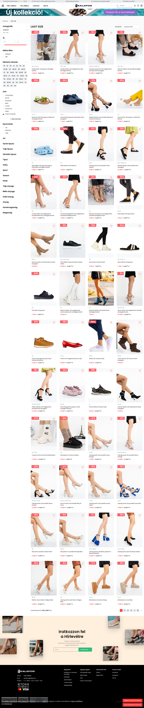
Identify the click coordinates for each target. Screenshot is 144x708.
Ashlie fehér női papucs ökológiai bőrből (42, 70)
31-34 (13, 76)
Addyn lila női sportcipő (96, 359)
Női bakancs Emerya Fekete (69, 455)
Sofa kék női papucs (38, 310)
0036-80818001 (27, 675)
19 (7, 66)
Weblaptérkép (68, 685)
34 (4, 79)
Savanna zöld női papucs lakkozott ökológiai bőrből (43, 118)
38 (4, 82)
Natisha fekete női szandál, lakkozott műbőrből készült (101, 118)
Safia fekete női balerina (68, 166)
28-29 (12, 72)
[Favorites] (138, 6)
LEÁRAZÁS (36, 6)
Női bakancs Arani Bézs (125, 600)
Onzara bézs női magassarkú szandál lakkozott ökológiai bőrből (43, 214)
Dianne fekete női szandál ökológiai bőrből (129, 70)
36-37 (21, 79)
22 (17, 66)
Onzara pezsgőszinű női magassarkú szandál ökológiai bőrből (72, 214)
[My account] (135, 6)
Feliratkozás (84, 649)
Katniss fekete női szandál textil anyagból (128, 166)
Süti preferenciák (7, 704)
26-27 (23, 69)
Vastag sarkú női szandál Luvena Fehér (99, 504)
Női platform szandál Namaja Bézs (71, 552)
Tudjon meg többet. (77, 701)
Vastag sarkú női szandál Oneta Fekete (99, 166)
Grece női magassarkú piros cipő (71, 359)
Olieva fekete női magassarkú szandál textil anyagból (41, 407)
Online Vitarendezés (86, 681)
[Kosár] (141, 6)
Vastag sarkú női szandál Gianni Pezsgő (128, 456)
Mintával (8, 130)
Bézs (6, 103)
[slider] (3, 45)
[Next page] (141, 610)
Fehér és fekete (10, 114)
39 (13, 82)
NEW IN (45, 6)
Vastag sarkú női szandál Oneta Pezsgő (99, 456)
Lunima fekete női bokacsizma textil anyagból (129, 407)
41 (25, 82)
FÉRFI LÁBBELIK (11, 6)
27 (4, 72)
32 (17, 76)
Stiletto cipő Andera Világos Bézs (42, 600)
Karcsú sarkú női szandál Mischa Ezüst (70, 504)
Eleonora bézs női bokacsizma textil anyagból (43, 263)
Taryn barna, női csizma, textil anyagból (127, 359)
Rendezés (118, 27)
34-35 (9, 79)
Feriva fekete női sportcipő (98, 407)
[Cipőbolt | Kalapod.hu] (83, 5)
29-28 (21, 72)
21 (13, 66)
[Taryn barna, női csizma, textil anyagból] (129, 337)
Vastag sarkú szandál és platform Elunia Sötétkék (100, 552)
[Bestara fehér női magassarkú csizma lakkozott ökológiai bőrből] (72, 288)
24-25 (5, 69)
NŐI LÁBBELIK (24, 6)
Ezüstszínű (8, 109)
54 (15, 86)
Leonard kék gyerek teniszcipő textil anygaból (72, 118)
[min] (9, 41)
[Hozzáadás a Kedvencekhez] (53, 32)
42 (4, 86)
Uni (6, 128)
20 (10, 66)
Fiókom (98, 672)
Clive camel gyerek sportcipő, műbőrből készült (41, 359)
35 (13, 79)
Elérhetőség (83, 675)
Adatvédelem (68, 680)
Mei (6, 57)
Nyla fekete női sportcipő (126, 214)
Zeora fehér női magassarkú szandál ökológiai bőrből (129, 311)
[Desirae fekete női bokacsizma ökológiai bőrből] (101, 288)
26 (19, 69)
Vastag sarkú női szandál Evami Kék (129, 503)
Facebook (115, 672)
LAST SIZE (5, 32)
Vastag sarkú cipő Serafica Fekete (129, 552)
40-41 (21, 82)
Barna (7, 98)
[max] (22, 41)
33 (26, 76)
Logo (6, 133)
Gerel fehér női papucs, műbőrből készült (129, 118)
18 (4, 66)
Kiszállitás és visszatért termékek (70, 673)
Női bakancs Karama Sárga (98, 600)
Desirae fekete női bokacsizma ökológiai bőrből (99, 311)
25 (10, 69)
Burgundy (8, 101)
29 (16, 72)
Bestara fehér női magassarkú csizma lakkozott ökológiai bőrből (71, 311)
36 (17, 79)
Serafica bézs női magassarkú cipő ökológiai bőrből (71, 70)
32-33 (22, 76)
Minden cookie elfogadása (132, 700)
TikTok (114, 678)
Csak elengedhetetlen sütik (132, 705)
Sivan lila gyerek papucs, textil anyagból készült (70, 407)
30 (25, 72)
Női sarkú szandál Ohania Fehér (42, 552)
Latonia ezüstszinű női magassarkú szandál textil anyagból (100, 70)
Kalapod (8, 54)
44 (11, 86)
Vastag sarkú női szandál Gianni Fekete (42, 504)
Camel (7, 106)
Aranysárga (9, 95)
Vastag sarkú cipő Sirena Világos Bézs (71, 601)
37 (25, 79)
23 (20, 66)
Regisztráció (99, 675)
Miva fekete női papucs (125, 262)
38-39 (8, 82)
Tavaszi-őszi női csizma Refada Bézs (43, 455)
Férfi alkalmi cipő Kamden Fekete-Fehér (71, 263)
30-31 (5, 76)
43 (8, 86)
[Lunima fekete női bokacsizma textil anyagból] (129, 385)
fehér (7, 111)
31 (9, 76)
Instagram (115, 675)
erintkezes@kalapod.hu (30, 678)
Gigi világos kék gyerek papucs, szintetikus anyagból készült (42, 166)
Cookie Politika (68, 682)
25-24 (14, 69)
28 (7, 72)
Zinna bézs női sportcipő (97, 262)
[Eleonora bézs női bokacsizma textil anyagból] (44, 240)
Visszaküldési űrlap (85, 672)
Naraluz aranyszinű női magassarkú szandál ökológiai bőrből (100, 214)
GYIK (81, 678)
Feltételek (67, 677)
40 (17, 82)
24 (23, 66)
